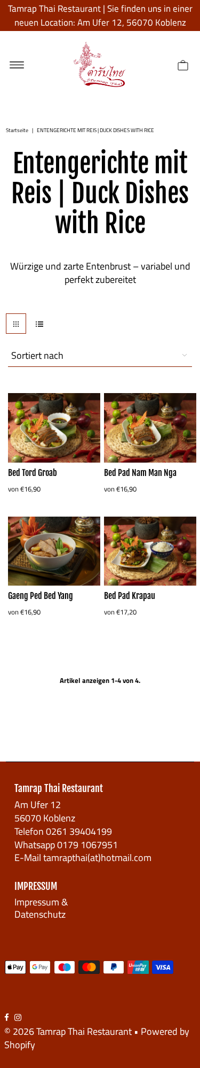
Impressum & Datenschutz (41, 908)
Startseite (17, 130)
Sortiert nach (37, 355)
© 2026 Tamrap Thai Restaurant (68, 1031)
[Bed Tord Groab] (54, 427)
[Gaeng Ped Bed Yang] (54, 551)
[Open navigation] (17, 64)
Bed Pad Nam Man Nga (140, 472)
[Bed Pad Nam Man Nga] (150, 427)
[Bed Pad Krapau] (150, 551)
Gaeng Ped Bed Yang (40, 595)
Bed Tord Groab (32, 472)
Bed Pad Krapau (129, 595)
